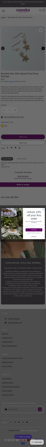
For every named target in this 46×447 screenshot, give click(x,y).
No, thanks (34, 236)
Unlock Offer (34, 229)
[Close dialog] (43, 209)
